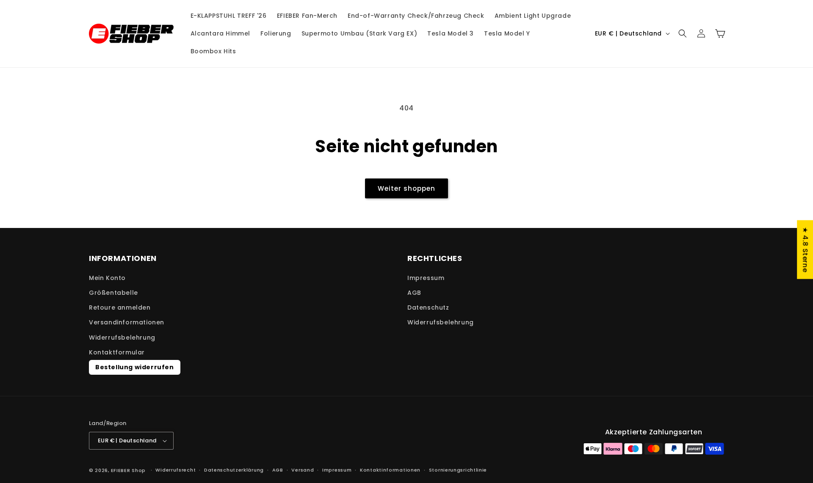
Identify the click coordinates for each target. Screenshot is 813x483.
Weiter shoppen (406, 188)
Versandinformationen (126, 322)
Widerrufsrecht (175, 470)
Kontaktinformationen (390, 470)
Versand (302, 470)
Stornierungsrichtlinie (458, 470)
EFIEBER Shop (128, 470)
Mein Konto (107, 278)
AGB (414, 292)
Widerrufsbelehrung (122, 337)
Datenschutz (428, 307)
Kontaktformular (117, 352)
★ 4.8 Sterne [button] (805, 249)
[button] (682, 33)
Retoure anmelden (120, 307)
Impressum (425, 278)
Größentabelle (113, 292)
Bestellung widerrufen (134, 367)
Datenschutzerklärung (234, 470)
